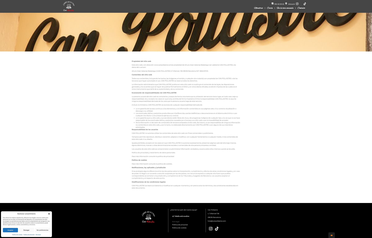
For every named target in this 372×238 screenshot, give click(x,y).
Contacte (301, 8)
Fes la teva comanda (285, 8)
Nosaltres (258, 8)
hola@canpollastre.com (217, 221)
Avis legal (38, 234)
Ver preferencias (42, 230)
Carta (270, 8)
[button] (49, 214)
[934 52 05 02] (273, 3)
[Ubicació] (286, 3)
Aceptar (10, 230)
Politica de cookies (17, 234)
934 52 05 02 (279, 4)
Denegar (26, 230)
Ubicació (291, 4)
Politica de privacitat (29, 234)
